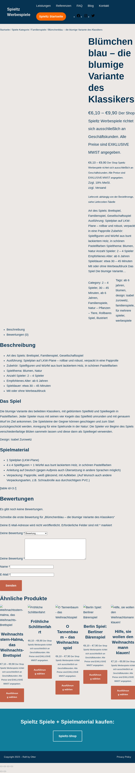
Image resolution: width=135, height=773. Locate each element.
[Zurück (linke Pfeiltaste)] (1, 771)
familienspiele (125, 305)
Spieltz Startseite (51, 16)
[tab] (71, 329)
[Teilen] (4, 766)
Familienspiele (38, 29)
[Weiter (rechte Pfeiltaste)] (4, 771)
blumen (120, 290)
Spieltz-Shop (68, 736)
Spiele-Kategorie (20, 29)
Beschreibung (16, 329)
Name (5, 566)
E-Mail (5, 574)
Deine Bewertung (12, 533)
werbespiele (124, 320)
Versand (100, 187)
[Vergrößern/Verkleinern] (11, 766)
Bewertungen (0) (17, 334)
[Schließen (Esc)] (1, 766)
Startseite (5, 29)
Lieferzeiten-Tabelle (105, 201)
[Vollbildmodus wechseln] (8, 766)
